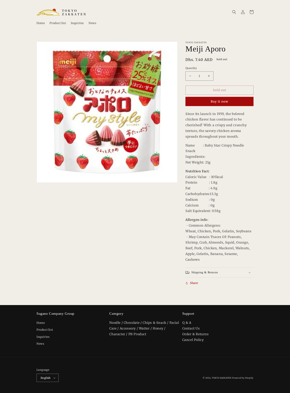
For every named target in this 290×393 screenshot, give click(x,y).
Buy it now (219, 101)
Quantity (191, 68)
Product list (44, 329)
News (40, 343)
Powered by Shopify (243, 378)
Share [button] (194, 283)
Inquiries (43, 337)
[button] (234, 12)
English (46, 378)
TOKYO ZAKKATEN (222, 378)
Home (40, 323)
